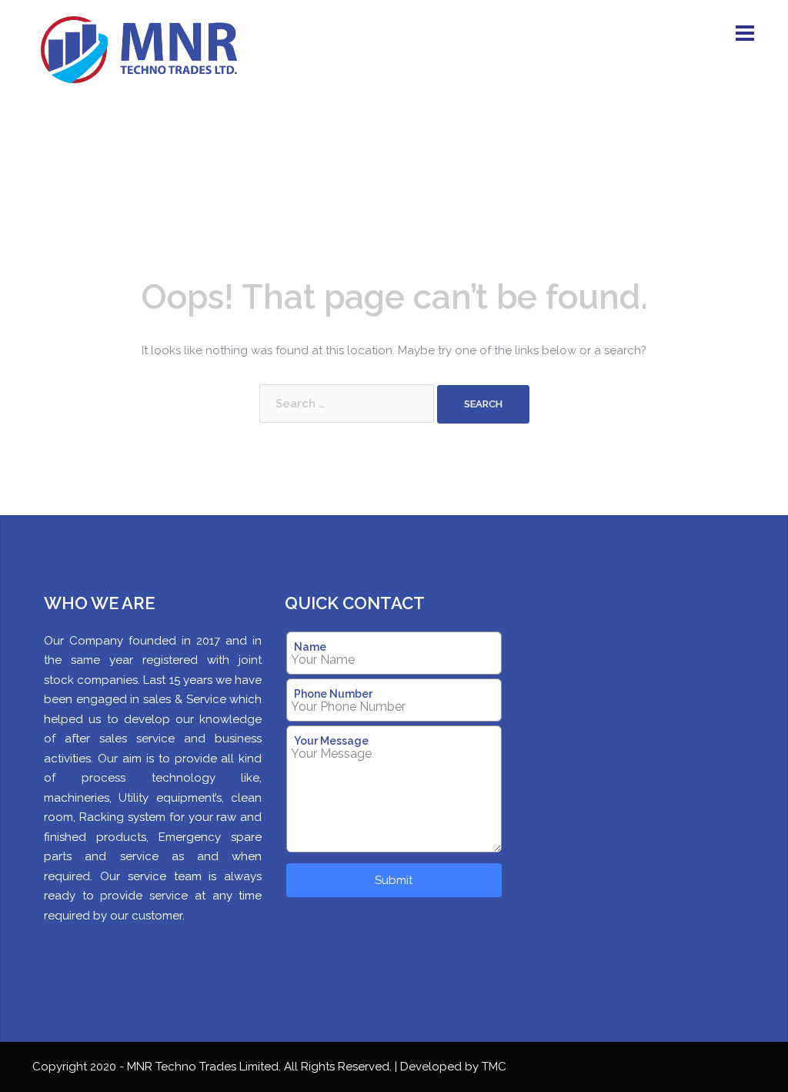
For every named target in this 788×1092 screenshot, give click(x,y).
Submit (393, 880)
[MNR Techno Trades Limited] (145, 52)
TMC (494, 1067)
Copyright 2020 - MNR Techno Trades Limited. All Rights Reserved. (213, 1067)
